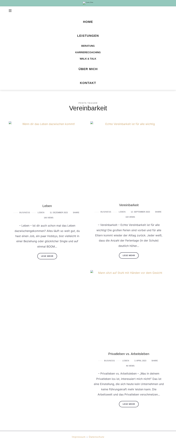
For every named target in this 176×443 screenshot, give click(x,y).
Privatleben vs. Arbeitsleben (128, 354)
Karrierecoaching (88, 52)
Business (24, 212)
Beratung (88, 45)
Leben (47, 206)
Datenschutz (96, 436)
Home (88, 22)
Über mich (88, 69)
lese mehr (47, 256)
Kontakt (88, 83)
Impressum (79, 436)
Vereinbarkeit (129, 205)
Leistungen (88, 35)
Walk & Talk (88, 58)
